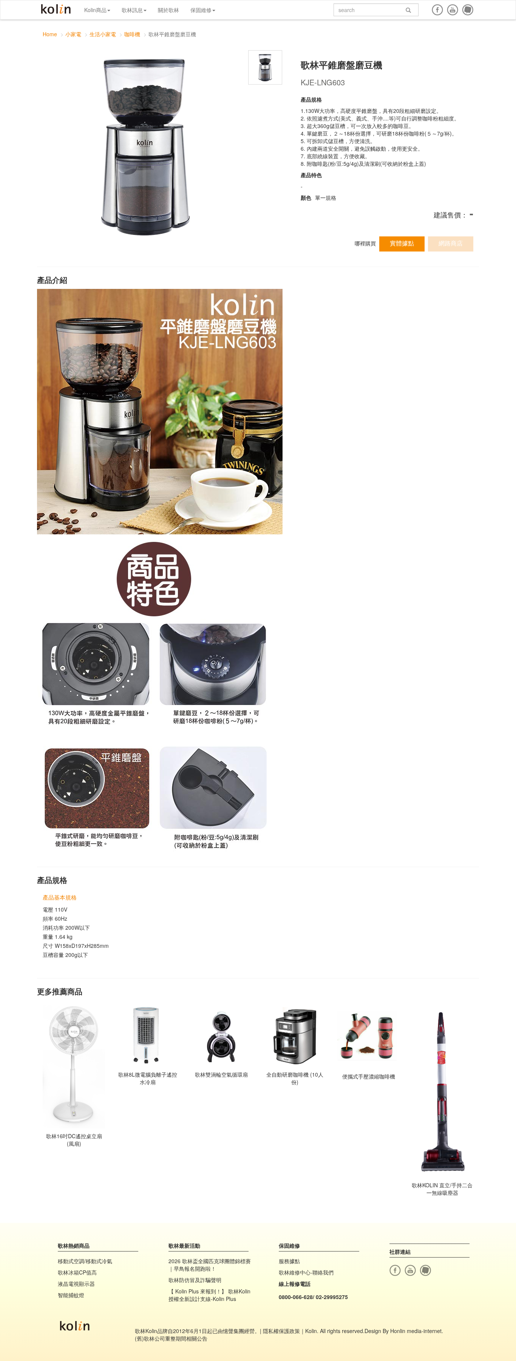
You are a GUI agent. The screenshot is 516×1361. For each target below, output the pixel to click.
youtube (452, 9)
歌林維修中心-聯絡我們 (306, 1272)
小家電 (73, 34)
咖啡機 (132, 34)
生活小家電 (103, 34)
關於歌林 (168, 10)
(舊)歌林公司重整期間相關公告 (171, 1338)
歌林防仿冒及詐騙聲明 (194, 1280)
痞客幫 (467, 9)
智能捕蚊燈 (71, 1295)
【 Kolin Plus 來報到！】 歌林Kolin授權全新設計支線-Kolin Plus (209, 1294)
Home (50, 34)
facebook (437, 9)
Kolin (56, 9)
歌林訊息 (132, 10)
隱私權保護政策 (281, 1331)
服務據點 (289, 1261)
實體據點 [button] (402, 243)
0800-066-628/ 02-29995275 (313, 1297)
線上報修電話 (295, 1283)
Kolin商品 (95, 10)
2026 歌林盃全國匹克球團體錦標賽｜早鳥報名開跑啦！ (209, 1264)
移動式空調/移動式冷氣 (85, 1261)
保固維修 (201, 10)
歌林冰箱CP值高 (77, 1272)
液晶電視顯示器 (76, 1283)
